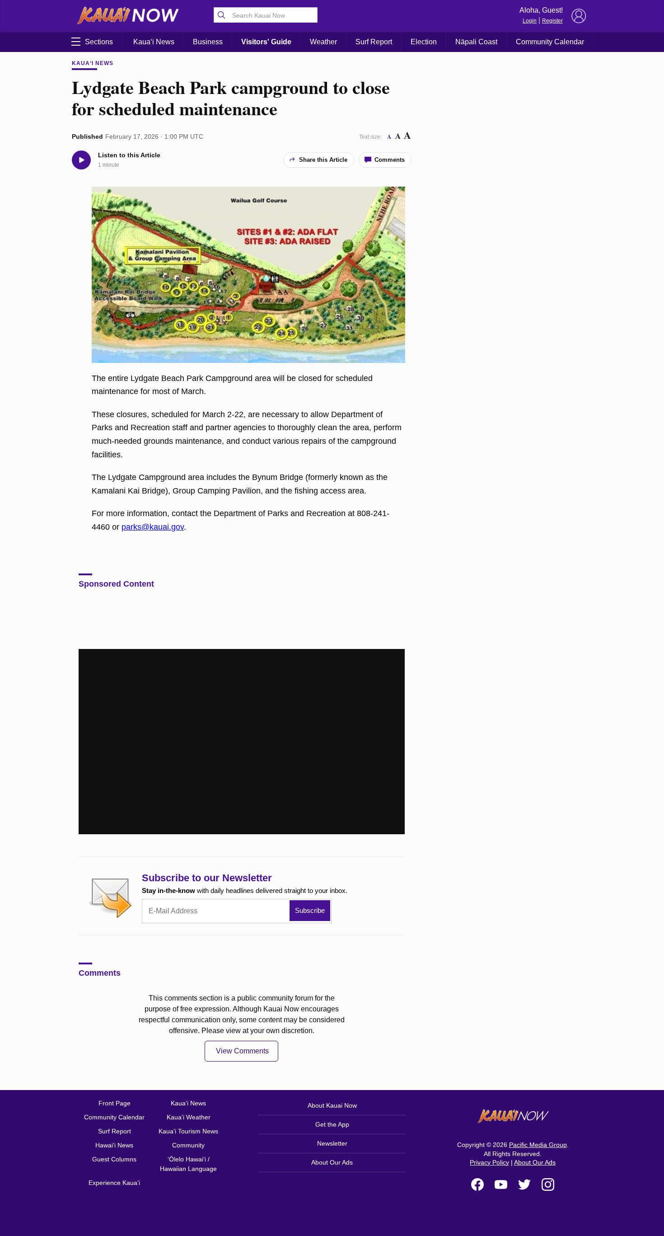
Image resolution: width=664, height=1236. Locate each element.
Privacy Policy (489, 1162)
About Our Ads (332, 1162)
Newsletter (332, 1143)
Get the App (332, 1124)
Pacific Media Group (538, 1144)
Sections (99, 42)
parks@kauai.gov (153, 526)
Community (188, 1145)
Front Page (114, 1103)
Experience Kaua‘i (114, 1182)
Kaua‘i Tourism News (188, 1131)
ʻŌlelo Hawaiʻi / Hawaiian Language (188, 1164)
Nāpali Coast (476, 42)
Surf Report (373, 42)
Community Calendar (550, 42)
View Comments (242, 1051)
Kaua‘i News (153, 42)
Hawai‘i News (114, 1145)
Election (424, 42)
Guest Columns (114, 1159)
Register (552, 21)
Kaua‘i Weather (188, 1117)
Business (208, 42)
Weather (323, 42)
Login (530, 21)
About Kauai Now (332, 1105)
